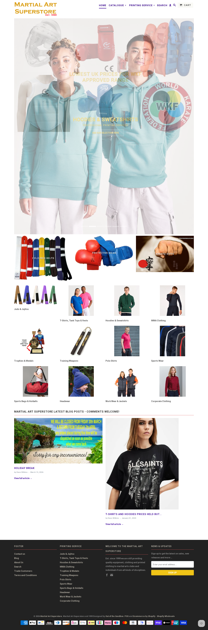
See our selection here (105, 132)
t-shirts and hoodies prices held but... (134, 514)
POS (127, 616)
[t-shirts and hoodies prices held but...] (142, 510)
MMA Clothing (67, 566)
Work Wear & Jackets (70, 596)
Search (162, 5)
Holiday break (24, 468)
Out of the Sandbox (114, 616)
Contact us (19, 554)
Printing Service (142, 5)
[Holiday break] (58, 464)
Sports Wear (66, 584)
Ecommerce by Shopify (144, 616)
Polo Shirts (65, 579)
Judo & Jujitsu (67, 554)
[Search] (174, 5)
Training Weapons (69, 575)
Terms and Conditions (25, 575)
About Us (18, 562)
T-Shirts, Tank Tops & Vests (74, 558)
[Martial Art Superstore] (35, 9)
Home (102, 5)
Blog (16, 558)
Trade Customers (23, 571)
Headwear (65, 592)
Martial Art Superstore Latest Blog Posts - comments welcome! (66, 411)
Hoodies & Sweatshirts (71, 562)
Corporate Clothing (69, 601)
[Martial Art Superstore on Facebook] (107, 575)
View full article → (23, 478)
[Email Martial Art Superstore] (111, 575)
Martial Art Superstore (51, 616)
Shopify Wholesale (166, 616)
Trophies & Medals (69, 571)
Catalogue (117, 5)
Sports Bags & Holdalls (71, 588)
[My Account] (170, 5)
